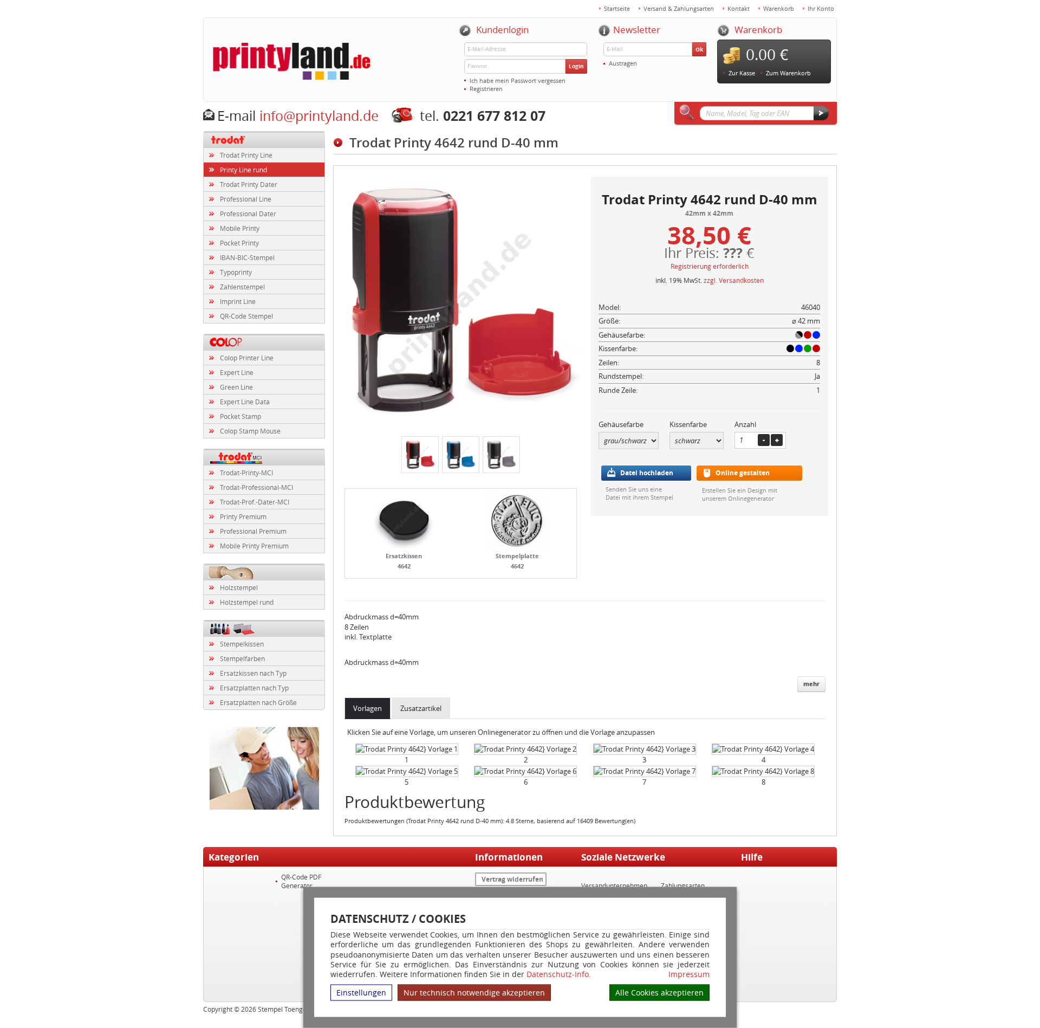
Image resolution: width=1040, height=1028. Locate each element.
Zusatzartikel (420, 708)
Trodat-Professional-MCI (256, 487)
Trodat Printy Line (246, 155)
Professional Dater (248, 213)
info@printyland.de (319, 116)
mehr (811, 684)
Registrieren (486, 89)
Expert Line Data (245, 401)
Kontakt (738, 8)
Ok (699, 49)
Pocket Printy (239, 242)
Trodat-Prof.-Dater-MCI (254, 501)
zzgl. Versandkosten (734, 280)
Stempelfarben (242, 658)
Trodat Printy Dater (248, 184)
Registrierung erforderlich (710, 266)
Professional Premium (253, 531)
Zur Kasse (742, 73)
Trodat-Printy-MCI (246, 472)
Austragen (623, 63)
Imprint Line (238, 301)
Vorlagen (367, 708)
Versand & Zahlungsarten (679, 8)
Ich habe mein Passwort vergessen (518, 80)
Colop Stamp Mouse (250, 430)
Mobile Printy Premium (254, 545)
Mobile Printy (239, 228)
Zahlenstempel (242, 286)
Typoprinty (236, 272)
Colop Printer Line (247, 357)
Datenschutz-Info (557, 974)
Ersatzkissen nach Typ (253, 673)
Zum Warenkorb (788, 73)
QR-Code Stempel (246, 316)
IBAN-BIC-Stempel (247, 257)
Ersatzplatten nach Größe (258, 702)
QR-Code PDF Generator (301, 881)
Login (576, 66)
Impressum (689, 974)
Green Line (236, 387)
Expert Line (236, 372)
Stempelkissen (242, 643)
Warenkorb (778, 8)
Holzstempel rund (247, 602)
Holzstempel (239, 587)
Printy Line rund (243, 169)
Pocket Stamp (240, 416)
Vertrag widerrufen (512, 879)
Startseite (617, 8)
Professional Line (245, 199)
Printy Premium (243, 516)
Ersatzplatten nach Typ (254, 687)
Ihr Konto (821, 8)
